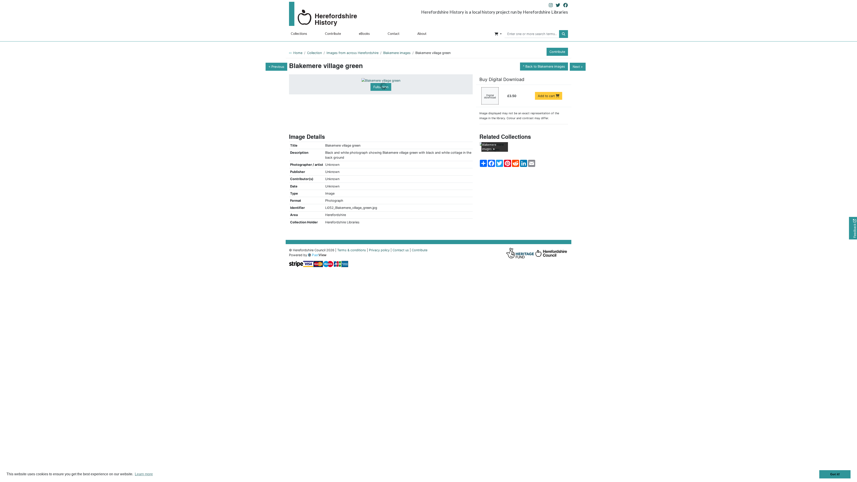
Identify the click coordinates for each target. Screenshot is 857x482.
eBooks (364, 33)
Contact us (401, 250)
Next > (578, 67)
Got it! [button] (835, 474)
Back (545, 66)
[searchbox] (532, 34)
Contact (393, 33)
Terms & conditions (351, 250)
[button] (498, 34)
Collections (299, 33)
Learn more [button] (144, 474)
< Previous (276, 67)
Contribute (333, 33)
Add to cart (547, 96)
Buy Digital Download (501, 79)
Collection (314, 53)
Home (297, 53)
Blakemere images (397, 53)
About (421, 33)
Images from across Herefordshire (353, 53)
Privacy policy (379, 250)
